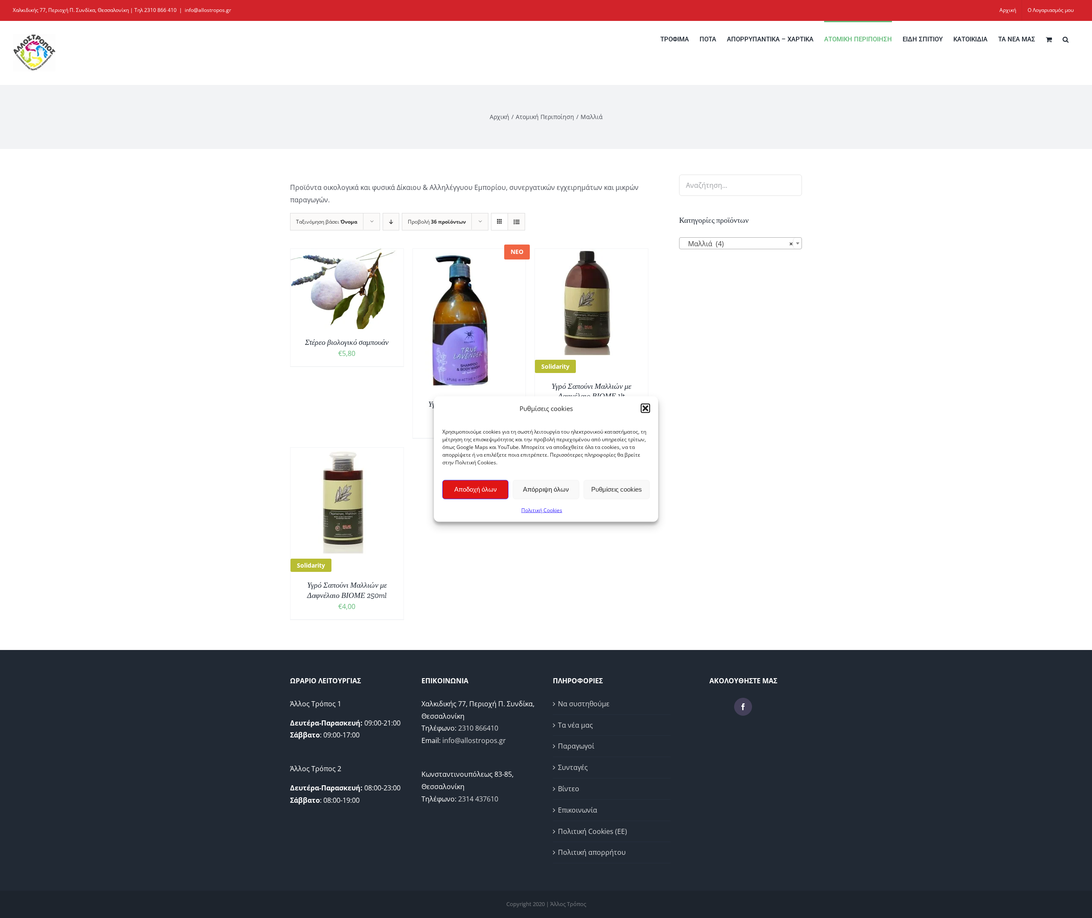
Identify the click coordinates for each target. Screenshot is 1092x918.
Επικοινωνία (577, 810)
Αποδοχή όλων (475, 489)
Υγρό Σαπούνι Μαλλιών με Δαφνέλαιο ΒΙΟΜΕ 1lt (591, 391)
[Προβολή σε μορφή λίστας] (516, 221)
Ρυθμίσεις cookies (616, 489)
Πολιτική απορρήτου (592, 852)
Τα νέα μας (575, 725)
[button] (645, 408)
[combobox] (740, 243)
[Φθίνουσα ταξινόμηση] (391, 221)
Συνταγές (573, 767)
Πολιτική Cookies (541, 509)
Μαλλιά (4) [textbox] (738, 243)
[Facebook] (743, 707)
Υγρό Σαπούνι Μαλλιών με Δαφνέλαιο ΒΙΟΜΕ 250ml (347, 590)
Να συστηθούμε (584, 703)
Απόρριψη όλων (546, 489)
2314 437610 (478, 799)
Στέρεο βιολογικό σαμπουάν (347, 342)
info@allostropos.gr (208, 10)
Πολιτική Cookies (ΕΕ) (592, 831)
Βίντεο (568, 788)
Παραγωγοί (576, 746)
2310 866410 (478, 728)
